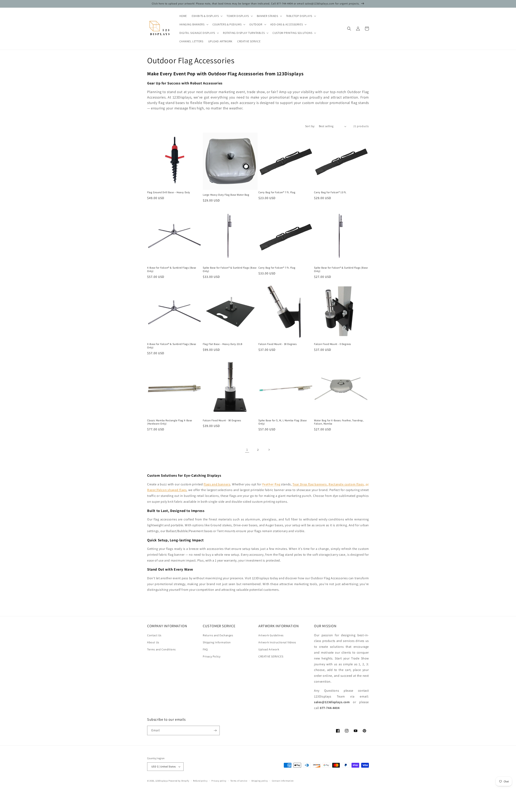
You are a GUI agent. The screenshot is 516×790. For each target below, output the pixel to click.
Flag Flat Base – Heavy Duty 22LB (222, 344)
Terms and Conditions (161, 649)
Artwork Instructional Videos (277, 642)
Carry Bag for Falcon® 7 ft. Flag (276, 192)
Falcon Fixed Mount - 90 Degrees (222, 420)
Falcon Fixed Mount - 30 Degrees (277, 344)
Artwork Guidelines (271, 635)
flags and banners (217, 484)
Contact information (283, 780)
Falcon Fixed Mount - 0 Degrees (332, 344)
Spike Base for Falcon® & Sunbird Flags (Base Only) (229, 269)
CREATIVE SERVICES (270, 656)
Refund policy (200, 780)
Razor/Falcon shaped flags (166, 490)
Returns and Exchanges (218, 635)
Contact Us (154, 635)
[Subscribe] (215, 730)
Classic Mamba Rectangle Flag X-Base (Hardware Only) (169, 422)
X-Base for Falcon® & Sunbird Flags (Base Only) (171, 269)
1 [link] (247, 449)
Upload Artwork (268, 649)
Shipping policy (259, 780)
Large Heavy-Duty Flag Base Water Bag (226, 194)
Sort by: (310, 126)
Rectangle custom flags (346, 484)
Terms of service (238, 780)
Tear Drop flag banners (309, 484)
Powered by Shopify (179, 780)
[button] (206, 16)
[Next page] (268, 449)
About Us (153, 642)
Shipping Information (217, 642)
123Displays (161, 780)
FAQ (205, 649)
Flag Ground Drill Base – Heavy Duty (168, 192)
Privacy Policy (211, 656)
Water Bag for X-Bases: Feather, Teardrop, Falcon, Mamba (339, 422)
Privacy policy (218, 780)
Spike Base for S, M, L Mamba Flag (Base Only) (282, 422)
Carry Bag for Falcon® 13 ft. (330, 192)
